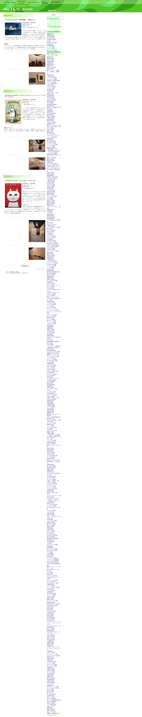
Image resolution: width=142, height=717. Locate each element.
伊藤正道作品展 (50, 205)
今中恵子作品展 (50, 673)
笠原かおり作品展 (51, 185)
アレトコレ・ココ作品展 (52, 144)
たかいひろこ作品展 (51, 316)
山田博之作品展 (50, 491)
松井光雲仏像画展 (51, 202)
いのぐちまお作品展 (51, 82)
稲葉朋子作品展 (50, 503)
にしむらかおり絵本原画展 (53, 560)
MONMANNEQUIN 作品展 (53, 603)
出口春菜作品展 (50, 612)
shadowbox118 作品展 (51, 698)
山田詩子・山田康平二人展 (53, 480)
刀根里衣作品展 (50, 642)
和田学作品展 (50, 132)
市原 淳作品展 (50, 325)
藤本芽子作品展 (50, 540)
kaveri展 (48, 41)
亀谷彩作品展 (50, 57)
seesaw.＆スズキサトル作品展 (53, 655)
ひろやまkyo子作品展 (51, 264)
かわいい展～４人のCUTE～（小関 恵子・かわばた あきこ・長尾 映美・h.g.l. (53, 500)
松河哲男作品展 (50, 215)
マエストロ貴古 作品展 (52, 246)
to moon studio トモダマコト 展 (53, 626)
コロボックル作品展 (51, 236)
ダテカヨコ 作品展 (51, 423)
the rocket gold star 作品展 (52, 280)
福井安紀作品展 (50, 627)
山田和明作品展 (50, 403)
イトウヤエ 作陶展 (51, 365)
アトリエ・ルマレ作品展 (52, 580)
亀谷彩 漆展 (50, 131)
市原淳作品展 (50, 74)
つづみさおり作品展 (51, 611)
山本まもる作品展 (51, 396)
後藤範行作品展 (50, 94)
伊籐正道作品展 (50, 101)
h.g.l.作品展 (49, 543)
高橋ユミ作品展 (50, 194)
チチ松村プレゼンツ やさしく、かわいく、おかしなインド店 (54, 648)
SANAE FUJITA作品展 (52, 42)
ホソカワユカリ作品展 (52, 666)
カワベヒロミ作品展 (51, 479)
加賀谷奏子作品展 (51, 602)
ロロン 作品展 (50, 426)
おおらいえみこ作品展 (52, 50)
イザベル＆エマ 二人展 (52, 92)
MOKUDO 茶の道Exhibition (53, 562)
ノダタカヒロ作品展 (51, 303)
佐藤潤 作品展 (50, 431)
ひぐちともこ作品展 (51, 265)
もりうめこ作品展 (51, 357)
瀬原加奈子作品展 (51, 160)
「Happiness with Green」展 (53, 292)
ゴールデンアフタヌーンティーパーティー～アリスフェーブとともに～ (54, 623)
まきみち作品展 (50, 60)
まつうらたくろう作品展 (52, 263)
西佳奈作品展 (50, 383)
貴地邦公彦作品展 (51, 709)
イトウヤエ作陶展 (51, 319)
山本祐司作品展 (50, 614)
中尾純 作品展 (50, 172)
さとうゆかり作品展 (51, 391)
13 (55, 21)
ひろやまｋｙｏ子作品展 (52, 544)
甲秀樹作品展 (50, 667)
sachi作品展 (49, 233)
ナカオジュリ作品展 (51, 86)
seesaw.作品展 (50, 552)
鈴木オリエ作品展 (51, 531)
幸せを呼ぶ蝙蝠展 (51, 381)
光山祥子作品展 (50, 529)
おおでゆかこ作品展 (51, 307)
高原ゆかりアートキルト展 (53, 354)
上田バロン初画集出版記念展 (53, 417)
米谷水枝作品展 (50, 497)
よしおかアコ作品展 (51, 440)
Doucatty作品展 (50, 102)
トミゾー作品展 (50, 306)
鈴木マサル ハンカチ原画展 (53, 686)
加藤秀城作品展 (50, 35)
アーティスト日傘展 (51, 594)
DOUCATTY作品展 (51, 248)
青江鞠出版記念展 (51, 217)
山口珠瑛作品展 (50, 409)
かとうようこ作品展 (51, 322)
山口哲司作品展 (50, 45)
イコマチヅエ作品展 (51, 304)
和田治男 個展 (50, 387)
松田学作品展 (50, 223)
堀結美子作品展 (50, 231)
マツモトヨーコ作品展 (52, 575)
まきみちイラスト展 (51, 224)
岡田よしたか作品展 (51, 67)
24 (49, 25)
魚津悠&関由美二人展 (51, 148)
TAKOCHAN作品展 (51, 113)
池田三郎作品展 (50, 97)
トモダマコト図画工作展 (52, 371)
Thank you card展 (50, 637)
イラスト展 (49, 212)
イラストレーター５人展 (52, 55)
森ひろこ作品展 (50, 689)
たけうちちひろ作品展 (52, 77)
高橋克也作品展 (50, 458)
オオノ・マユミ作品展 (52, 359)
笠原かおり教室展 (51, 522)
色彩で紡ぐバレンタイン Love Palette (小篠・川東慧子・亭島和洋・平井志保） (54, 127)
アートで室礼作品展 (51, 704)
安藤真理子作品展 (51, 123)
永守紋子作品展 (50, 554)
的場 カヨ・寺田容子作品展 (53, 165)
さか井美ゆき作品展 (51, 39)
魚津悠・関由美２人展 (52, 54)
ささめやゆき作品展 (51, 399)
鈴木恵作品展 (50, 546)
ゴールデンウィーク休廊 (52, 600)
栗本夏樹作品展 (50, 33)
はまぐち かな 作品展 (52, 430)
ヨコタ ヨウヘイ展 (51, 485)
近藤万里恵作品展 (51, 682)
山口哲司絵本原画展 (51, 350)
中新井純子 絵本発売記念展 (53, 80)
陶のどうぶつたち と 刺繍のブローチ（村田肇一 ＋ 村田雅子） (53, 72)
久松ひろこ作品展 (51, 596)
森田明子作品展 (50, 599)
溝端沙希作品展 (50, 64)
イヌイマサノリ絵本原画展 (53, 559)
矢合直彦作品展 (50, 183)
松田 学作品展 (50, 402)
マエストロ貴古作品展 (52, 83)
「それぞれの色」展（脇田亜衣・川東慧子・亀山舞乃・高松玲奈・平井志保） (54, 436)
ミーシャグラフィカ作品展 (53, 251)
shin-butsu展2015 (50, 615)
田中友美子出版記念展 (52, 104)
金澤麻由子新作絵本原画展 (53, 341)
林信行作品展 (50, 574)
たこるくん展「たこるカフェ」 (54, 688)
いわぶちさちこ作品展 (52, 79)
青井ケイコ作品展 (51, 697)
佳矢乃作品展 (50, 343)
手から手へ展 (50, 692)
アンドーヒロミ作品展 (52, 488)
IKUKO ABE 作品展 (51, 467)
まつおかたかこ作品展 (52, 550)
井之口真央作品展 (51, 384)
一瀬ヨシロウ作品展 (51, 482)
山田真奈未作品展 (51, 405)
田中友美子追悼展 (51, 537)
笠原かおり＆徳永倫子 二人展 (54, 420)
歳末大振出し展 (50, 418)
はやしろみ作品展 (51, 629)
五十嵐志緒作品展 (51, 36)
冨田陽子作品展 (50, 411)
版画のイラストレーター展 (53, 297)
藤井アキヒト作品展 (51, 523)
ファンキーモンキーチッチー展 (54, 495)
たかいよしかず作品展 (52, 314)
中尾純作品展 (50, 65)
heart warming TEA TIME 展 (52, 243)
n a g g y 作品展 (50, 408)
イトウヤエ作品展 (51, 406)
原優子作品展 (50, 676)
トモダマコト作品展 (51, 122)
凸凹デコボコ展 (50, 706)
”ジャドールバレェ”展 (52, 308)
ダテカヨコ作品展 (51, 47)
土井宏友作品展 (50, 95)
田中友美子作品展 (51, 639)
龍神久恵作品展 (50, 114)
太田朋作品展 (50, 651)
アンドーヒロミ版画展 (52, 196)
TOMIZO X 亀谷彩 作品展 (53, 245)
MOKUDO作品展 (50, 634)
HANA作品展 (50, 572)
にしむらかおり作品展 (52, 178)
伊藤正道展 (49, 707)
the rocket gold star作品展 (52, 455)
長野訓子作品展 (50, 58)
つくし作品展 (50, 532)
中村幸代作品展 (50, 85)
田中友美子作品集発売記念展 (53, 271)
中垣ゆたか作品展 (51, 249)
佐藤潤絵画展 (50, 277)
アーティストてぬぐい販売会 (53, 587)
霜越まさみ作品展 (51, 38)
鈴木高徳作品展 (50, 589)
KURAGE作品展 (50, 454)
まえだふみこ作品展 (51, 712)
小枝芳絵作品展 (50, 658)
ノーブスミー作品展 (51, 506)
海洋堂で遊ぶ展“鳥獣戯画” (53, 538)
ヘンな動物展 (50, 553)
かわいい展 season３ (51, 368)
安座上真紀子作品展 (51, 100)
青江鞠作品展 (50, 44)
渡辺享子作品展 (50, 691)
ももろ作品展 (50, 197)
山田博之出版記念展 (51, 442)
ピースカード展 (50, 683)
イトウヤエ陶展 (50, 267)
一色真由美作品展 (51, 76)
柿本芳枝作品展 (50, 620)
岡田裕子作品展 (50, 469)
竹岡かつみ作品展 (51, 181)
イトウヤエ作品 (50, 511)
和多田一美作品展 (51, 366)
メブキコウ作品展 (51, 48)
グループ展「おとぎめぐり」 (53, 378)
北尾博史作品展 (50, 209)
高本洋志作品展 (50, 120)
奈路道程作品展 (50, 68)
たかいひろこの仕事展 (52, 557)
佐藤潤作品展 (50, 62)
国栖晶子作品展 (50, 643)
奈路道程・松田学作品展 (52, 177)
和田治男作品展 (50, 193)
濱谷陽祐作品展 (50, 61)
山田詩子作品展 (50, 680)
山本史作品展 (50, 609)
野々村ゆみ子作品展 (51, 141)
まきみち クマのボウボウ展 (53, 460)
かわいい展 (49, 439)
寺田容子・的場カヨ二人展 (53, 397)
